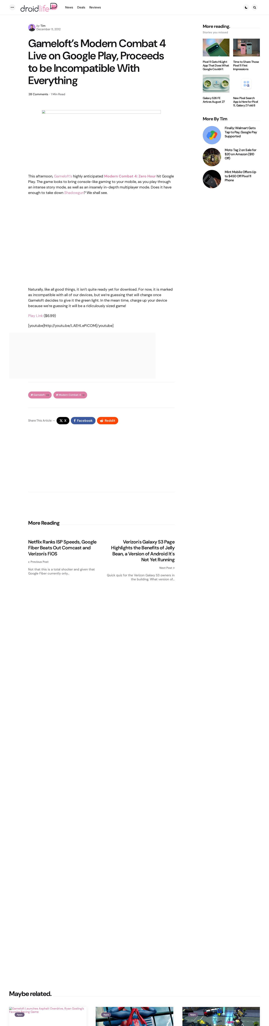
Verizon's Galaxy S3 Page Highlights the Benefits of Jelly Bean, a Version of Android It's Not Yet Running (142, 551)
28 (38, 94)
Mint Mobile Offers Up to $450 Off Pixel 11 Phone (240, 176)
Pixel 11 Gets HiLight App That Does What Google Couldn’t (216, 65)
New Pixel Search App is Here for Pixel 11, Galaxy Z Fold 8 (245, 101)
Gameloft (41, 395)
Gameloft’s (63, 176)
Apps (19, 1014)
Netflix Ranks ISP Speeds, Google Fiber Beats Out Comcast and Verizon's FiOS (62, 548)
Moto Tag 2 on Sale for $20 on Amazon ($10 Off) (240, 154)
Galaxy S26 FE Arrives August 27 (214, 100)
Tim (43, 26)
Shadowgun (74, 192)
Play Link (35, 315)
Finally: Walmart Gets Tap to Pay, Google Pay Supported (241, 132)
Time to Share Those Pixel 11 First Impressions (246, 65)
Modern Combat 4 (72, 395)
